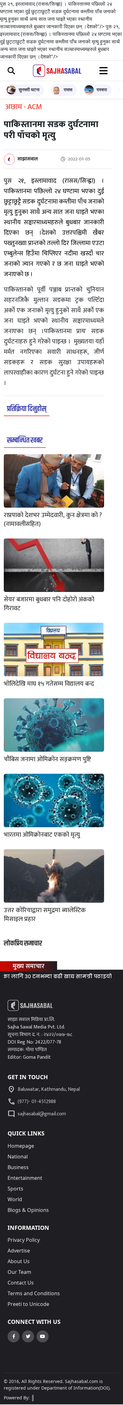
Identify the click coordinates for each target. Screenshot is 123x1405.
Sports (15, 1188)
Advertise (19, 1250)
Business (18, 1167)
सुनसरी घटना (29, 89)
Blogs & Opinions (28, 1210)
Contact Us (21, 1282)
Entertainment (25, 1177)
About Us (19, 1261)
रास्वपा (102, 89)
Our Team (19, 1271)
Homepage (21, 1145)
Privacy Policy (24, 1239)
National (18, 1156)
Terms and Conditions (34, 1293)
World (15, 1199)
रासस (68, 89)
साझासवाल (27, 159)
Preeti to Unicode (28, 1304)
